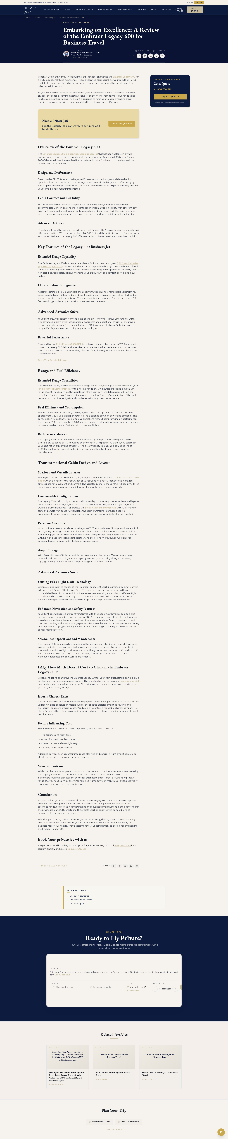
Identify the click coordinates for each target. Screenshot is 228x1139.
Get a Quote (194, 10)
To (91, 983)
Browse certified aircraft (79, 900)
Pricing (142, 10)
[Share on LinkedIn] (150, 56)
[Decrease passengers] (155, 989)
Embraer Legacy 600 (124, 77)
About (152, 10)
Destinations (124, 10)
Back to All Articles (54, 866)
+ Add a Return (133, 991)
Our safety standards (78, 896)
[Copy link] (162, 56)
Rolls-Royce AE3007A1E (69, 344)
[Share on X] (144, 56)
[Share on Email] (156, 56)
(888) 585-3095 (122, 845)
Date (129, 983)
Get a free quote (76, 903)
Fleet (68, 10)
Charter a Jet (51, 10)
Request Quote (168, 96)
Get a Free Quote (120, 123)
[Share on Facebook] (139, 56)
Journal (37, 18)
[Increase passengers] (175, 989)
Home (27, 18)
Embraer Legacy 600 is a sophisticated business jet (70, 154)
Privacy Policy (62, 3)
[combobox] (70, 987)
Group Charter (84, 10)
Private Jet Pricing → (114, 1129)
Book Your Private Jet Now (52, 360)
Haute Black (105, 10)
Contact (167, 10)
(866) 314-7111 (164, 89)
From (55, 983)
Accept (199, 3)
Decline (190, 3)
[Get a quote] (221, 1132)
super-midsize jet (129, 681)
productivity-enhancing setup (100, 507)
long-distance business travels (54, 389)
